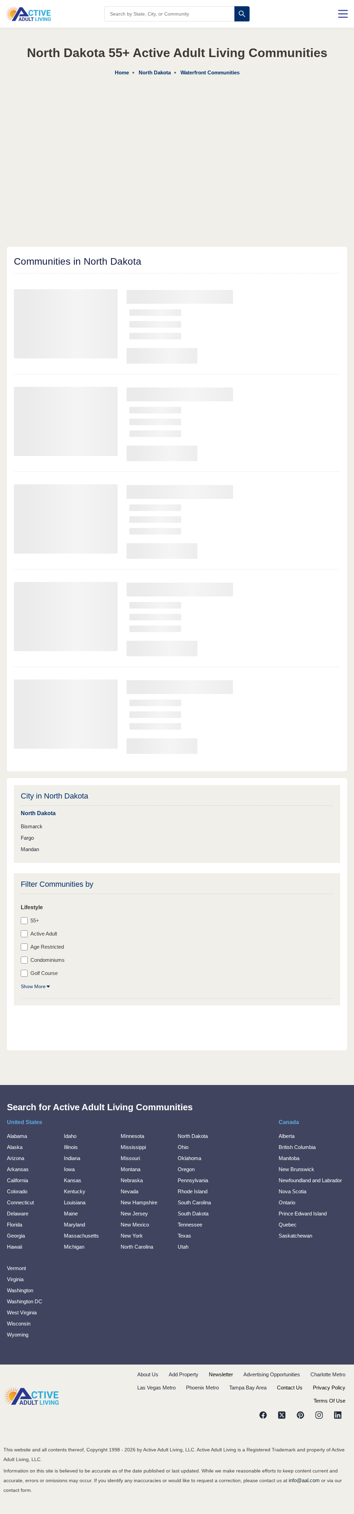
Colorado (17, 1191)
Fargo (27, 838)
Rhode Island (192, 1191)
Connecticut (20, 1202)
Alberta (287, 1136)
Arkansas (18, 1169)
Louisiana (74, 1202)
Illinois (71, 1147)
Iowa (69, 1169)
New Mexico (135, 1225)
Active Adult (43, 934)
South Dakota (193, 1213)
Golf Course (44, 973)
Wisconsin (18, 1323)
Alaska (14, 1147)
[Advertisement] (177, 129)
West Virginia (22, 1312)
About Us (147, 1374)
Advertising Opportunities (271, 1374)
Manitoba (289, 1158)
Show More (33, 986)
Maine (71, 1213)
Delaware (17, 1213)
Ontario (287, 1202)
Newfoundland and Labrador (310, 1180)
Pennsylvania (193, 1180)
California (17, 1180)
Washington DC (24, 1301)
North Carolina (137, 1247)
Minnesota (132, 1136)
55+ (34, 920)
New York (132, 1236)
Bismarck (32, 826)
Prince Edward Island (303, 1213)
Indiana (72, 1158)
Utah (183, 1247)
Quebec (288, 1225)
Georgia (16, 1236)
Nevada (129, 1191)
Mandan (30, 849)
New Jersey (134, 1213)
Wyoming (17, 1335)
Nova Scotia (292, 1191)
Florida (14, 1225)
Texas (184, 1236)
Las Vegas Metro (156, 1387)
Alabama (17, 1136)
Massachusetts (81, 1236)
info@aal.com (304, 1480)
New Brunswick (296, 1169)
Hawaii (14, 1247)
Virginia (15, 1279)
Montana (130, 1169)
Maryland (74, 1225)
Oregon (186, 1169)
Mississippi (133, 1147)
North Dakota (193, 1136)
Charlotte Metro (327, 1374)
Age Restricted (47, 947)
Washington (20, 1290)
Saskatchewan (295, 1236)
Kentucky (74, 1191)
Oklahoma (189, 1158)
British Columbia (297, 1147)
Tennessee (190, 1225)
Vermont (16, 1268)
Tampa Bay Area (248, 1387)
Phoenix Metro (202, 1387)
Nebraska (132, 1180)
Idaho (70, 1136)
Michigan (74, 1247)
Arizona (15, 1158)
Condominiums (47, 960)
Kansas (72, 1180)
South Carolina (194, 1202)
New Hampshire (139, 1202)
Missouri (130, 1158)
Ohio (183, 1147)
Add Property (183, 1374)
